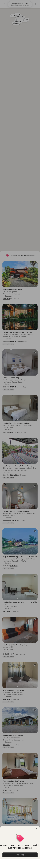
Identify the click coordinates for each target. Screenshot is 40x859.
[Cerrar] (37, 829)
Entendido (20, 855)
